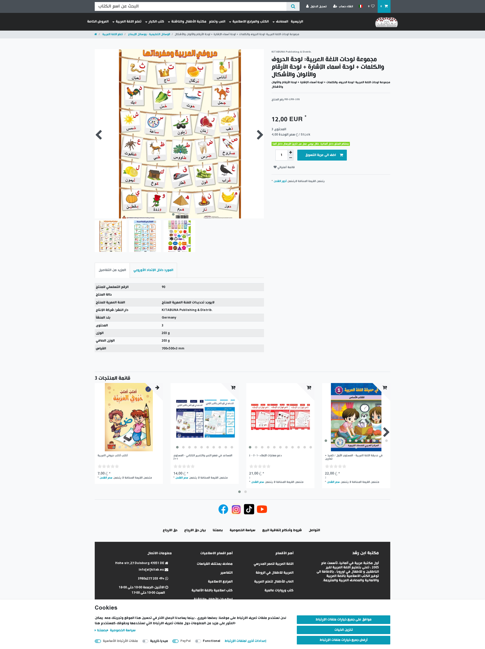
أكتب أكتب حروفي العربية (113, 455)
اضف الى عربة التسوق (320, 155)
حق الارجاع (170, 530)
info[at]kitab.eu (152, 570)
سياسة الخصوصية (122, 630)
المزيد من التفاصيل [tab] (112, 270)
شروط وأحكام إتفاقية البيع (282, 530)
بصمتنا (102, 630)
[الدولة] (360, 6)
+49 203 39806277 (151, 578)
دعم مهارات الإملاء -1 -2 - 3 (265, 455)
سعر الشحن (106, 477)
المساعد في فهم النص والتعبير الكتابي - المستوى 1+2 (202, 457)
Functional (211, 641)
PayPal (185, 641)
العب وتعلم (217, 22)
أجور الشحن (280, 181)
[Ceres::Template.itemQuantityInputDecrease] (290, 158)
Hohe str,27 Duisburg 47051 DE (140, 563)
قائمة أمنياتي (286, 167)
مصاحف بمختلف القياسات (215, 564)
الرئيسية (297, 22)
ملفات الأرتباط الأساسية (120, 641)
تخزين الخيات (343, 630)
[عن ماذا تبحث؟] (292, 6)
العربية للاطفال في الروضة (275, 573)
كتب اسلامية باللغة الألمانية (212, 590)
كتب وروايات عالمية (279, 590)
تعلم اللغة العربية (128, 22)
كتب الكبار (156, 22)
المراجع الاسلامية (220, 582)
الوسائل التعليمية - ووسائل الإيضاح (148, 34)
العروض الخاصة (98, 22)
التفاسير (227, 573)
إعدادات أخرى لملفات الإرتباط (245, 641)
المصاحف (282, 22)
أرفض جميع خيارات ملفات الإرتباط (344, 640)
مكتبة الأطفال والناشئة (188, 22)
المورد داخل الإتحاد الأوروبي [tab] (153, 270)
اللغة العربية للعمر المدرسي (274, 564)
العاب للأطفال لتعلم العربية (274, 582)
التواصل (314, 530)
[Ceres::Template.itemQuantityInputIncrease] (290, 152)
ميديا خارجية (159, 641)
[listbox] (129, 417)
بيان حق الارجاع (195, 530)
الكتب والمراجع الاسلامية (250, 22)
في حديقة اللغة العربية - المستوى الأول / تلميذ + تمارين (353, 457)
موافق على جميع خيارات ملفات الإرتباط (344, 619)
